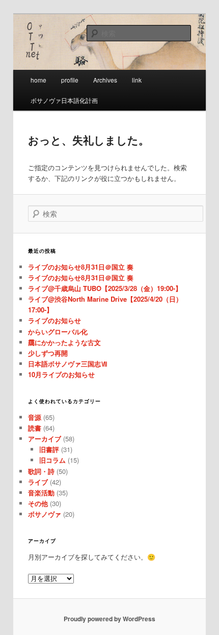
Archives (105, 79)
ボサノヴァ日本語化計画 (64, 100)
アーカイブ (44, 438)
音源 (34, 417)
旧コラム (52, 460)
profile (69, 79)
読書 (34, 428)
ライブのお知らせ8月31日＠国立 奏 (80, 267)
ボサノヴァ (44, 514)
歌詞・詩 (41, 471)
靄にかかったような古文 (64, 342)
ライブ (38, 482)
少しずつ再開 (48, 353)
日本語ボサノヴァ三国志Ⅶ (67, 363)
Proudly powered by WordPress (109, 618)
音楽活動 (41, 492)
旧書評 (49, 449)
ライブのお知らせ (54, 320)
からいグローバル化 (58, 331)
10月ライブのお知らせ (61, 374)
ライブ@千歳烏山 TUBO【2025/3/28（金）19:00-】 (105, 288)
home (38, 79)
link (137, 79)
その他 (38, 503)
